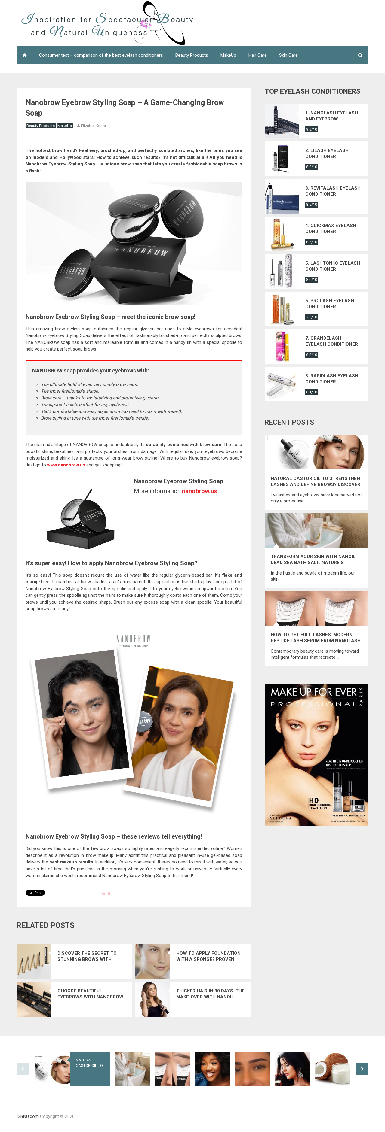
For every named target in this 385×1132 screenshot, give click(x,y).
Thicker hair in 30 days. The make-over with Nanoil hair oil (210, 994)
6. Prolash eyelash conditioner (329, 303)
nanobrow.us (199, 491)
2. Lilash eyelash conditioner (327, 153)
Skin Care (288, 55)
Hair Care (257, 55)
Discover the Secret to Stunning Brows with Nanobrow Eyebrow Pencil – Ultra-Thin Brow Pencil (91, 956)
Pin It (106, 893)
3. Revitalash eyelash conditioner (333, 191)
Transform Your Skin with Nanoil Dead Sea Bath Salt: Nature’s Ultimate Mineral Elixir (313, 560)
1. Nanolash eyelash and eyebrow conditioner (331, 116)
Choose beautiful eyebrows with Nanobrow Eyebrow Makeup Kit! (90, 994)
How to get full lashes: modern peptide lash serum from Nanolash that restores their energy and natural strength (316, 638)
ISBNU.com (28, 1116)
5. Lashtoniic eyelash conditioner (332, 266)
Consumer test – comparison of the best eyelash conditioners (101, 55)
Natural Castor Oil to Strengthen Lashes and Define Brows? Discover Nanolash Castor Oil (315, 481)
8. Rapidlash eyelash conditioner (331, 378)
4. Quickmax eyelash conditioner (330, 228)
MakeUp (228, 55)
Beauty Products (191, 55)
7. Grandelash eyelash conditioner (331, 341)
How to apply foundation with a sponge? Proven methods (208, 956)
